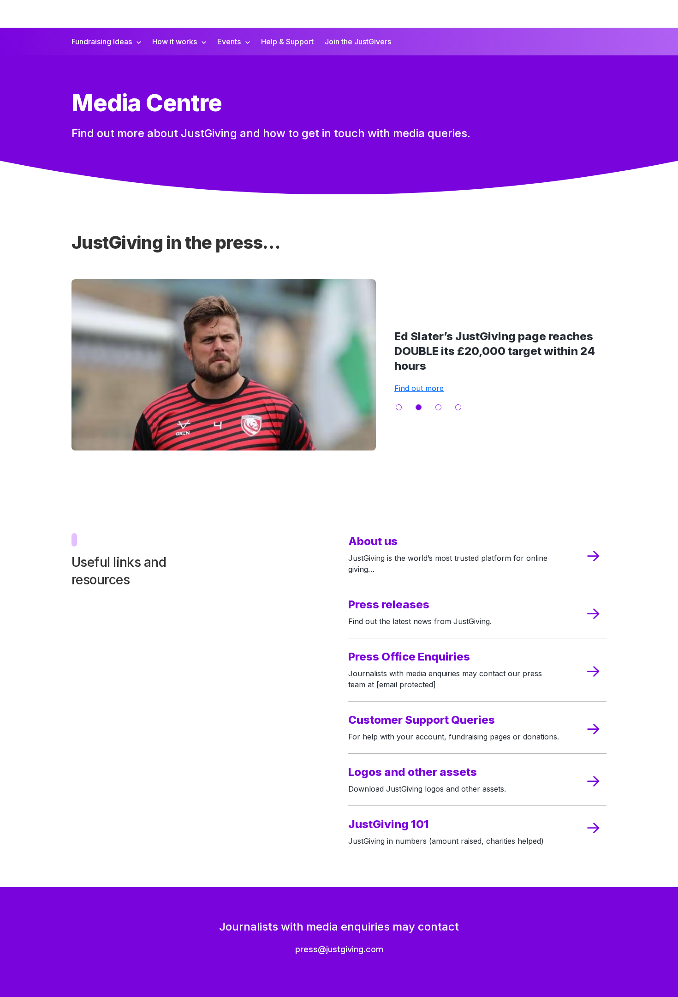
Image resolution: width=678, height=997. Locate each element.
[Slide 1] (399, 407)
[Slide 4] (458, 407)
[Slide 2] (419, 407)
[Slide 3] (438, 407)
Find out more (419, 388)
